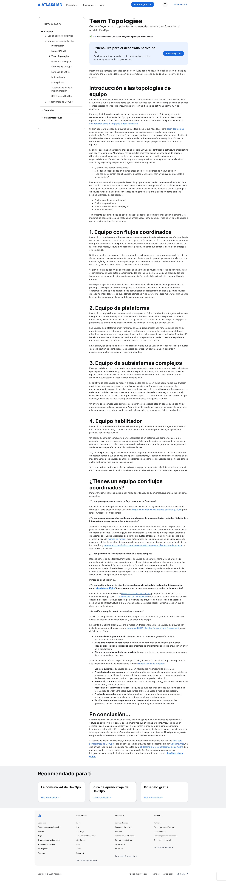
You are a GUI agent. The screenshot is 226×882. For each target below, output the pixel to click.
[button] (103, 4)
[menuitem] (103, 4)
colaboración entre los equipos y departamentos (113, 123)
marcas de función (117, 539)
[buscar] (165, 4)
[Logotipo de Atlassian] (50, 5)
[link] (180, 4)
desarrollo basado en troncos (136, 593)
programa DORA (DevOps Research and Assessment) (153, 628)
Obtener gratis (141, 4)
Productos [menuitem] (71, 5)
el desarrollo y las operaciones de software (161, 747)
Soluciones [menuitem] (88, 5)
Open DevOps (177, 743)
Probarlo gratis (173, 53)
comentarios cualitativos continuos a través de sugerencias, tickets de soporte (143, 545)
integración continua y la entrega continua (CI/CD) (157, 509)
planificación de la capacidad (133, 596)
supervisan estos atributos (151, 663)
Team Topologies (175, 129)
